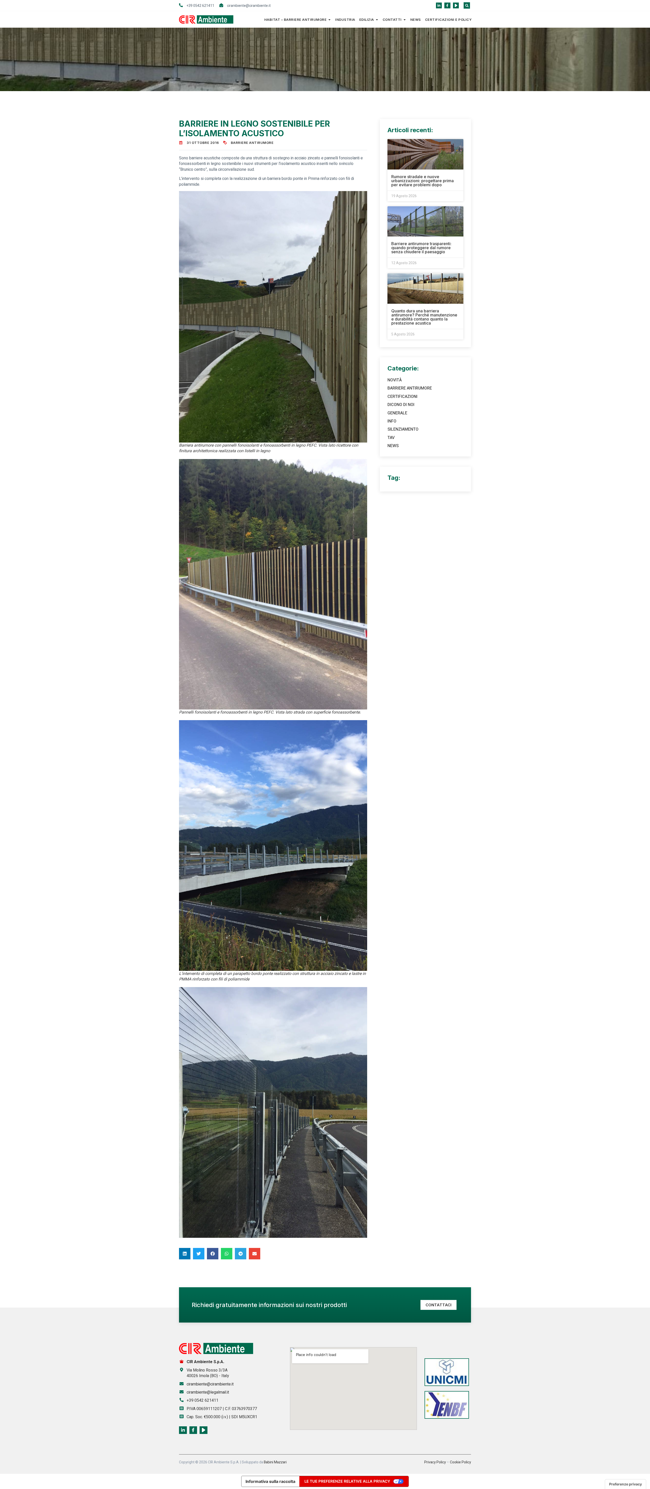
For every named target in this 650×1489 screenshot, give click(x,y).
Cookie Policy (460, 1462)
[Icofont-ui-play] (456, 5)
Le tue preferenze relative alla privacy (347, 1481)
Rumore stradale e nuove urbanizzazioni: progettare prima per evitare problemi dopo (422, 180)
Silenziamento (402, 429)
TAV (391, 438)
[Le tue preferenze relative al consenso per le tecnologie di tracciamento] (625, 1484)
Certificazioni (402, 397)
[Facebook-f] (447, 5)
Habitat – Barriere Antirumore (295, 20)
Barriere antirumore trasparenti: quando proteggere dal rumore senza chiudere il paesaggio (421, 247)
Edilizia (366, 20)
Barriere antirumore (252, 143)
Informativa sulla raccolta (270, 1481)
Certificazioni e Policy (448, 20)
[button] (467, 5)
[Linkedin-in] (439, 5)
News (415, 20)
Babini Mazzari (275, 1462)
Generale (397, 413)
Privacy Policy (435, 1462)
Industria (345, 20)
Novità (394, 380)
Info (391, 421)
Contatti (392, 20)
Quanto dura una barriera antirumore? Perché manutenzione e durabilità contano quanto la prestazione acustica (424, 317)
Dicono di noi (400, 405)
